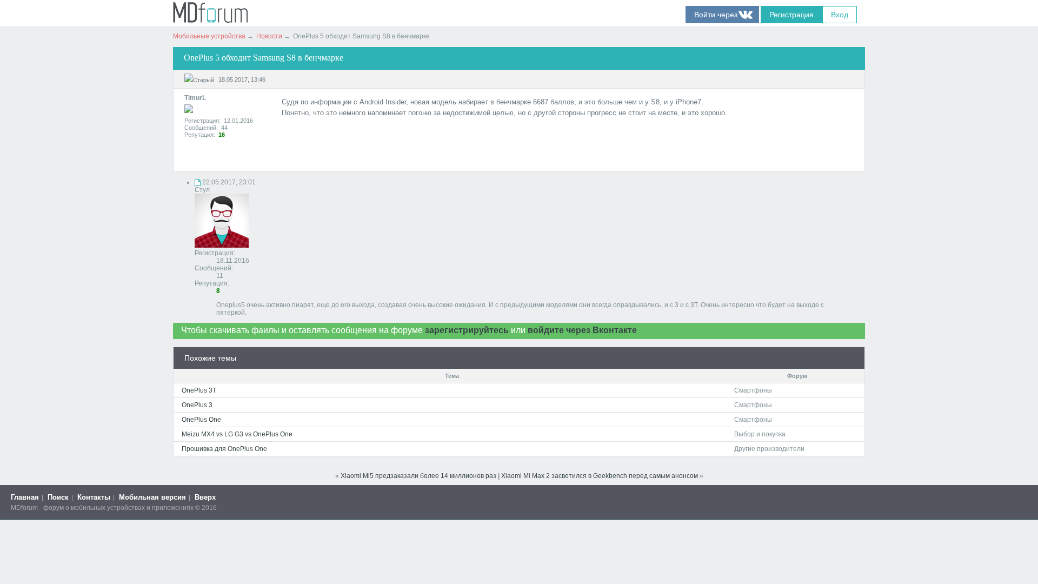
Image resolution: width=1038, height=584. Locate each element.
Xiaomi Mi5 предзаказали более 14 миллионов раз (418, 476)
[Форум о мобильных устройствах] (210, 20)
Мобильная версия (152, 497)
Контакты (93, 497)
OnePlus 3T (199, 390)
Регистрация (791, 14)
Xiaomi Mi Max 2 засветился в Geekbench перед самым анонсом (599, 476)
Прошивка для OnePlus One (224, 449)
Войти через (722, 14)
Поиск (58, 497)
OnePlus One (201, 419)
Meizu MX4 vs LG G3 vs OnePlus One (237, 434)
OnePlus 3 (197, 405)
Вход (839, 14)
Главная (25, 497)
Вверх (205, 497)
